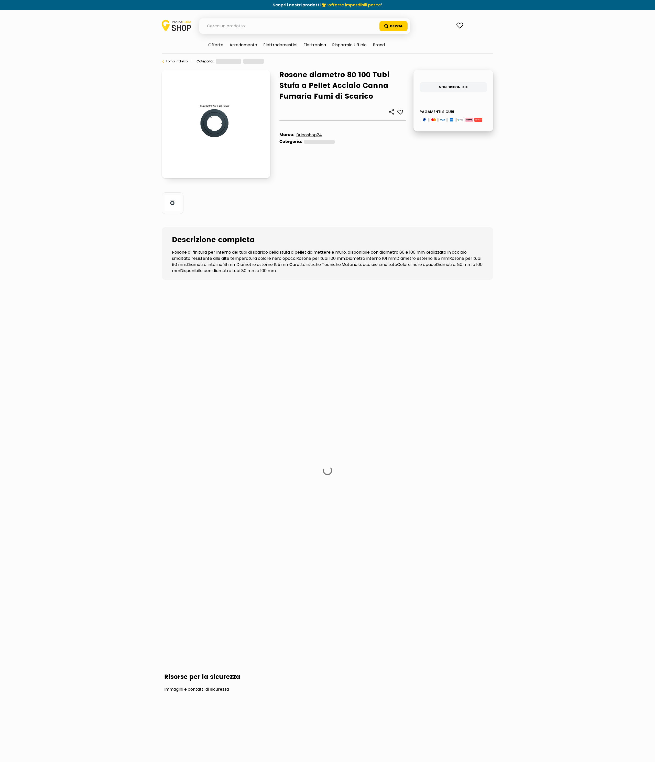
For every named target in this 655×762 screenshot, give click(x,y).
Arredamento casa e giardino (239, 61)
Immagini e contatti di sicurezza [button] (196, 322)
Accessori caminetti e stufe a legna (296, 61)
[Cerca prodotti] (393, 26)
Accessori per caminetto (350, 61)
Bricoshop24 (309, 135)
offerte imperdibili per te (354, 5)
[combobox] (304, 26)
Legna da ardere (189, 361)
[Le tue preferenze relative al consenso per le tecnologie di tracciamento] (646, 753)
